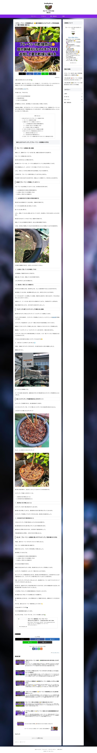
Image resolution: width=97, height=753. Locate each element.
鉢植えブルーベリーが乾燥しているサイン (32, 121)
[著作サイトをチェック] (33, 649)
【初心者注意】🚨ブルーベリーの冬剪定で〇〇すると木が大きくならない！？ (73, 79)
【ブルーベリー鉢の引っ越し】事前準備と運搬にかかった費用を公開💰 (73, 74)
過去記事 (54, 317)
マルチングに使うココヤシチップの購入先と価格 (33, 129)
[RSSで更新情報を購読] (41, 649)
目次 (36, 115)
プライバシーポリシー (52, 749)
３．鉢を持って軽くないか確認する (32, 127)
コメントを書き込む (37, 738)
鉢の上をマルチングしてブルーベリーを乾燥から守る (33, 118)
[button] (52, 73)
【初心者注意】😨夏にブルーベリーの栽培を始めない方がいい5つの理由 (73, 83)
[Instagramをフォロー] (36, 649)
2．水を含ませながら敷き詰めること (32, 134)
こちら (24, 88)
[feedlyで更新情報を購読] (39, 649)
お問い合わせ (59, 749)
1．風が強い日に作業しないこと (31, 132)
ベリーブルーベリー (73, 37)
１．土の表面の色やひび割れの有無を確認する (34, 123)
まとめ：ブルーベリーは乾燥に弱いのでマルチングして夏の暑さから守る (38, 136)
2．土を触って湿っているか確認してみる (33, 125)
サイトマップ (44, 749)
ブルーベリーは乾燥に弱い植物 (29, 120)
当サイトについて (38, 749)
